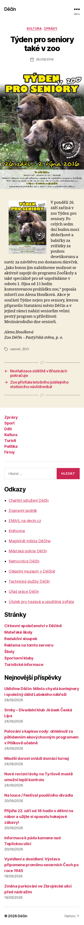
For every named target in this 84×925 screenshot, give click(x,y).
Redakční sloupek (20, 638)
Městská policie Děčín (28, 551)
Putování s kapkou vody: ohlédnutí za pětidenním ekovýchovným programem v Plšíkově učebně (41, 737)
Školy (9, 651)
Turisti (10, 440)
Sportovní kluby (19, 658)
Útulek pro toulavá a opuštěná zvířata (41, 601)
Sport (9, 423)
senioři (15, 349)
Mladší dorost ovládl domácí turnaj (36, 758)
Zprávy (50, 28)
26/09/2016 (45, 59)
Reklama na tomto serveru (28, 645)
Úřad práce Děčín (24, 591)
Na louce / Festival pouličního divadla (38, 795)
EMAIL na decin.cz (25, 520)
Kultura (34, 28)
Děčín (10, 9)
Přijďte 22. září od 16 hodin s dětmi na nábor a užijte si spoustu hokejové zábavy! (38, 816)
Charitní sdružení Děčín (29, 500)
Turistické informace (23, 664)
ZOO (25, 349)
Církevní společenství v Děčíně (33, 625)
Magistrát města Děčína (29, 541)
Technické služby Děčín (29, 581)
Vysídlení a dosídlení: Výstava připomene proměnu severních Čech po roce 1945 (41, 865)
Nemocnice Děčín (24, 561)
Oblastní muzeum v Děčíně (32, 571)
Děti (8, 429)
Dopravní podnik (23, 510)
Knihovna (17, 531)
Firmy (9, 452)
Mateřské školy (18, 632)
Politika (10, 446)
